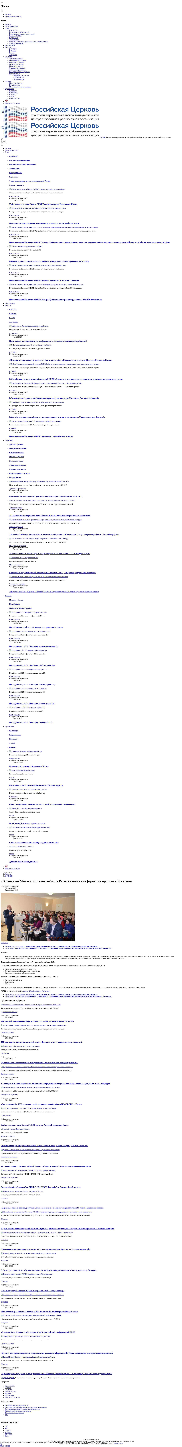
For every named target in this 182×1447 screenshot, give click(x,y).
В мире (11, 53)
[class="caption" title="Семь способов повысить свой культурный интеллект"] (29, 827)
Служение (8, 57)
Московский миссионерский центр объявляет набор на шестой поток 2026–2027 (45, 496)
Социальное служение (17, 68)
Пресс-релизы (10, 45)
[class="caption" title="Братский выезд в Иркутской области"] (23, 558)
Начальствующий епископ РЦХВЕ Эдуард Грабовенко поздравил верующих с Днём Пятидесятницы (55, 299)
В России (12, 51)
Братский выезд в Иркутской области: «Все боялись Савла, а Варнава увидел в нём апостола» (52, 573)
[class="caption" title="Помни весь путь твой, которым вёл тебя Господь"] (28, 789)
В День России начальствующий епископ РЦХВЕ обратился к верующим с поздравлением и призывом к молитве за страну (66, 379)
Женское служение (16, 66)
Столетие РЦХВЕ (11, 26)
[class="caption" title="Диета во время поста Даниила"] (21, 846)
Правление (13, 30)
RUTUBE (8, 1434)
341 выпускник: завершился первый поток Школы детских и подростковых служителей (49, 515)
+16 (6, 1415)
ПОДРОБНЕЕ (5, 1446)
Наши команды (18, 79)
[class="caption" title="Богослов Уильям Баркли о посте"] (22, 770)
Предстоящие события (13, 16)
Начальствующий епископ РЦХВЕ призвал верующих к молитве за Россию (44, 280)
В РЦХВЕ (13, 49)
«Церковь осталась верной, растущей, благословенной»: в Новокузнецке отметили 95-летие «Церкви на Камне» (60, 360)
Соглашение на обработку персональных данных (22, 1409)
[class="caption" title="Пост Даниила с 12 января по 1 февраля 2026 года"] (28, 612)
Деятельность (14, 40)
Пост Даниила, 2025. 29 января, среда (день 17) (30, 722)
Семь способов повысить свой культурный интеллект (33, 842)
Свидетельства (18, 77)
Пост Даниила (14, 85)
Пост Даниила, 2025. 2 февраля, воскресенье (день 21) (33, 646)
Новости (8, 47)
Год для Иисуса (14, 74)
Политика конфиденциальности (16, 1405)
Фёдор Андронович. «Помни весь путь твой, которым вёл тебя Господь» (42, 804)
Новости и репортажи (21, 75)
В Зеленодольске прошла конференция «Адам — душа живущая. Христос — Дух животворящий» (54, 398)
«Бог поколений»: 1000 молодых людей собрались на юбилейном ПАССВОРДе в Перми (49, 554)
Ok (1, 1444)
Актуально (13, 55)
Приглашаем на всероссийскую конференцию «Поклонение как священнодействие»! (48, 341)
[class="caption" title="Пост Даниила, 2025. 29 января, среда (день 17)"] (27, 707)
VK (6, 1428)
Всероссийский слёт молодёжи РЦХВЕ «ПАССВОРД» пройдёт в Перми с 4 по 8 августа (41, 1187)
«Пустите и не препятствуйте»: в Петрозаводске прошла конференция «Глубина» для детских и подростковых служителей (57, 1353)
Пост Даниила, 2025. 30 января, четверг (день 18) (31, 703)
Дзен (7, 1436)
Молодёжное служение (17, 60)
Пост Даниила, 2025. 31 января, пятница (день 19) (32, 684)
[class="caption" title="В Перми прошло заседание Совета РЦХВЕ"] (25, 246)
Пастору (12, 94)
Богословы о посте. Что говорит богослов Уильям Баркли (36, 785)
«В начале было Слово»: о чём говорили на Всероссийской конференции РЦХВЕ (38, 1332)
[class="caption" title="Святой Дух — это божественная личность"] (25, 808)
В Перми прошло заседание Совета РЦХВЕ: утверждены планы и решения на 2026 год (49, 261)
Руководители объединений (19, 32)
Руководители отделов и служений (21, 34)
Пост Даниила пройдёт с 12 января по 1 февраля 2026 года (36, 627)
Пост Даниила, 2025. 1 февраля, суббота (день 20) (32, 665)
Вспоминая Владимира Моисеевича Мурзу (29, 766)
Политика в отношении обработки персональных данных (26, 1407)
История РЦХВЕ (15, 36)
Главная (8, 14)
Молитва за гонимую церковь (20, 87)
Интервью (13, 91)
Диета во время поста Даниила (23, 861)
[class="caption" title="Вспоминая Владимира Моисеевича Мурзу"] (25, 751)
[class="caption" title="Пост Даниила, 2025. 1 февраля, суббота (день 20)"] (28, 650)
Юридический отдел (12, 103)
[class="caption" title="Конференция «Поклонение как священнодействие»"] (29, 326)
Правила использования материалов (18, 1411)
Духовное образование (17, 70)
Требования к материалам (14, 1413)
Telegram (8, 1432)
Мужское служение (16, 64)
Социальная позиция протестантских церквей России (28, 41)
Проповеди (13, 92)
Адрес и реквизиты (16, 43)
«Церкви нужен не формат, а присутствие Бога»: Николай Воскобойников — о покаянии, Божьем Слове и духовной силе (56, 1374)
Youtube (8, 1430)
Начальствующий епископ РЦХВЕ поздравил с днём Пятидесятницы (41, 436)
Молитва (8, 81)
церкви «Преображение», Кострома (36, 991)
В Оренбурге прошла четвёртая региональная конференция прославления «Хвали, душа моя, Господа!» (57, 417)
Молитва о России (16, 83)
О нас (7, 28)
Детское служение (15, 58)
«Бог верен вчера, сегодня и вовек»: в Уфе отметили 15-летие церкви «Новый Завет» (39, 1311)
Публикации (9, 89)
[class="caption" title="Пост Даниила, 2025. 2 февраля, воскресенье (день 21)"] (29, 631)
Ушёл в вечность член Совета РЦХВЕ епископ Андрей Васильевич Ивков (43, 204)
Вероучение (13, 38)
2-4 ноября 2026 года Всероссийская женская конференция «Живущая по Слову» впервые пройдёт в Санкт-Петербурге (63, 534)
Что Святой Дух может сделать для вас (27, 823)
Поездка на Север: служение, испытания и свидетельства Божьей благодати (44, 223)
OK (6, 1426)
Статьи (11, 96)
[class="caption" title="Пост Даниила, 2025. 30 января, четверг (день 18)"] (27, 688)
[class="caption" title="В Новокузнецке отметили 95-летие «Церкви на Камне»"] (30, 345)
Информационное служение (19, 72)
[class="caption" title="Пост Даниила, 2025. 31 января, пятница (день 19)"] (28, 669)
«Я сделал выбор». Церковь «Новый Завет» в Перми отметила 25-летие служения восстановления (54, 592)
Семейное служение (16, 62)
